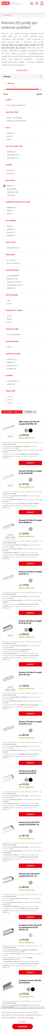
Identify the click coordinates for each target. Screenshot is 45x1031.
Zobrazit (30, 463)
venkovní (10, 384)
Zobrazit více (21, 70)
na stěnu (11, 173)
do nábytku (11, 369)
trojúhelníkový (12, 155)
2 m (9, 400)
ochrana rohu (12, 365)
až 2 (9, 303)
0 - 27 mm (11, 260)
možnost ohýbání (13, 276)
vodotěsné (11, 288)
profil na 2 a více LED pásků (16, 121)
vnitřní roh (11, 359)
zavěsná (11, 195)
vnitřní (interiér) (13, 381)
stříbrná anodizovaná (26, 431)
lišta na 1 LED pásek (14, 118)
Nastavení (23, 1022)
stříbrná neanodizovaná (31, 935)
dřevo (9, 214)
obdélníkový (11, 152)
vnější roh (11, 362)
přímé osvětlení (13, 248)
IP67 (9, 322)
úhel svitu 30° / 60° (14, 282)
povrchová (11, 189)
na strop (11, 170)
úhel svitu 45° (12, 279)
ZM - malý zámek (13, 334)
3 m (9, 403)
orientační (11, 232)
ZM (9, 347)
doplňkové (11, 235)
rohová (10, 186)
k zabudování (12, 192)
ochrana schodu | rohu (15, 285)
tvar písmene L (12, 158)
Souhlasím (22, 1026)
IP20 (9, 316)
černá (9, 136)
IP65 (9, 319)
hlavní (9, 226)
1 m (9, 396)
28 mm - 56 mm (13, 263)
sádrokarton (11, 207)
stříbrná (10, 133)
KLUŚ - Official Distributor (16, 105)
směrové (11, 229)
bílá (9, 139)
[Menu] (42, 3)
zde (31, 1017)
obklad (10, 211)
